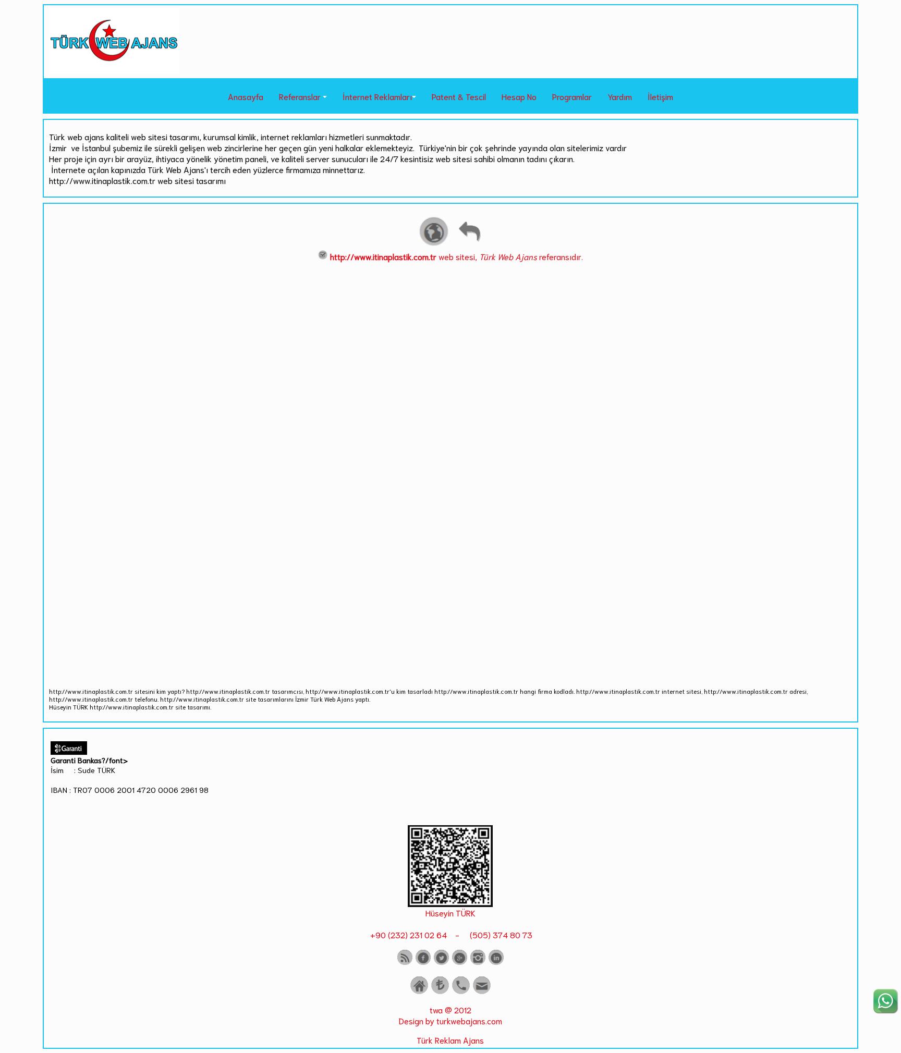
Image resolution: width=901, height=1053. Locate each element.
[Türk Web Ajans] (114, 70)
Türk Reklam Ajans (450, 1039)
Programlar (572, 96)
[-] (450, 903)
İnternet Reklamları (377, 96)
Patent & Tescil (459, 96)
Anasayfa (245, 96)
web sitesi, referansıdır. (456, 256)
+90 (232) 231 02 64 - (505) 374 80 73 (450, 934)
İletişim (660, 96)
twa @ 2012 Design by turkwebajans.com (450, 1015)
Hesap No (519, 96)
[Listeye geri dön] (469, 244)
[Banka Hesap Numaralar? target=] (440, 991)
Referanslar (300, 96)
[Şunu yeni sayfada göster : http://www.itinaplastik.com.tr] (434, 244)
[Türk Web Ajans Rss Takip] (405, 962)
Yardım (619, 96)
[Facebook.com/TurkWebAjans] (423, 962)
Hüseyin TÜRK (450, 912)
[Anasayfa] (419, 991)
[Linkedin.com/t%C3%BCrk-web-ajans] (496, 962)
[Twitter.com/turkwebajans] (441, 962)
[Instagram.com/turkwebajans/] (478, 962)
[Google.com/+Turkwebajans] (460, 962)
